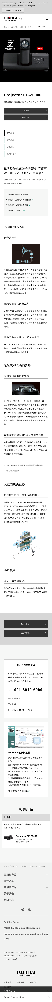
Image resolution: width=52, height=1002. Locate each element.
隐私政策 (7, 982)
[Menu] (47, 19)
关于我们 (9, 893)
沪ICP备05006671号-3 (13, 952)
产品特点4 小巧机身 (14, 210)
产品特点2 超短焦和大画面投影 (19, 200)
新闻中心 (9, 900)
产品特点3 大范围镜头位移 (17, 205)
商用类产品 (14, 27)
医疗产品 (9, 881)
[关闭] (48, 991)
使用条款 (20, 982)
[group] (26, 56)
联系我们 (33, 982)
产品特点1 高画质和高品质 (17, 194)
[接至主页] (10, 19)
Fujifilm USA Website (13, 10)
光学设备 (23, 27)
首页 (5, 27)
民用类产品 (10, 874)
